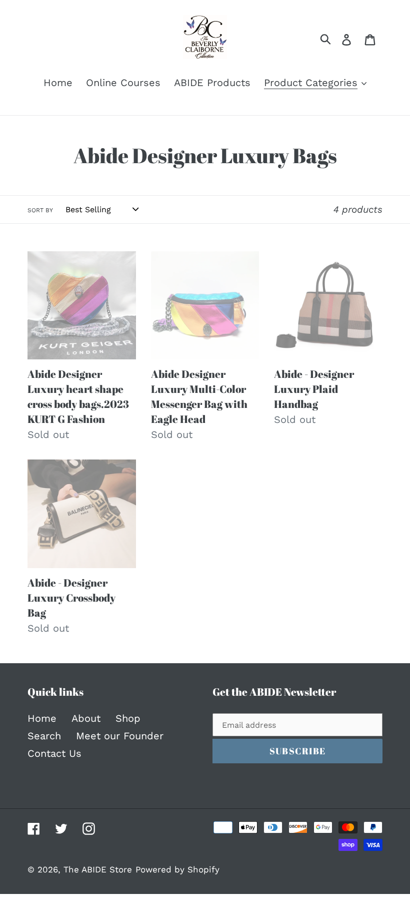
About (86, 718)
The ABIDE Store (98, 869)
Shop (128, 718)
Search (44, 736)
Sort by (40, 210)
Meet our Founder (120, 736)
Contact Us (55, 753)
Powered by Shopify (178, 869)
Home (42, 718)
